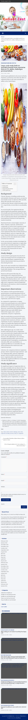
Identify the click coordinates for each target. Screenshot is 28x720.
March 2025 (4, 560)
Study (15, 433)
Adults (4, 431)
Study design (5, 187)
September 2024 (5, 571)
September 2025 (5, 550)
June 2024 (3, 577)
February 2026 (4, 541)
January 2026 (4, 542)
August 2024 (4, 573)
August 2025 (4, 551)
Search (2, 504)
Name (3, 474)
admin (8, 73)
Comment (4, 457)
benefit (11, 431)
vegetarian (21, 433)
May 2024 (3, 578)
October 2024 (4, 569)
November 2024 (5, 568)
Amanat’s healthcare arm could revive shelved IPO (13, 527)
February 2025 (4, 562)
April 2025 (3, 559)
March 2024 (4, 582)
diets (19, 431)
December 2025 (4, 544)
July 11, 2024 (3, 73)
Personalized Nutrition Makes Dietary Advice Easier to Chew (13, 439)
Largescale (3, 433)
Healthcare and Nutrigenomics (8, 594)
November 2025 (4, 546)
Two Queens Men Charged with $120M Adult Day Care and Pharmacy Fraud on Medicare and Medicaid (14, 658)
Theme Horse (22, 716)
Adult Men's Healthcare (6, 592)
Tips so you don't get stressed (8, 598)
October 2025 (4, 548)
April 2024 (3, 580)
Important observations (8, 188)
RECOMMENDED (6, 611)
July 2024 (3, 575)
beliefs (7, 431)
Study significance (7, 190)
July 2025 (3, 553)
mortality (8, 433)
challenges (15, 431)
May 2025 (3, 557)
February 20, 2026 (4, 710)
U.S (17, 433)
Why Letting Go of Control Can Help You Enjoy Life (13, 514)
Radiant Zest (11, 716)
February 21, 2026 (4, 659)
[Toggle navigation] (2, 33)
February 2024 (4, 584)
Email (2, 480)
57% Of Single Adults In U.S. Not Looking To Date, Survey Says (14, 445)
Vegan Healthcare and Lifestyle (8, 63)
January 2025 (4, 564)
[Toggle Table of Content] (14, 184)
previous (12, 433)
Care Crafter (4, 606)
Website (3, 486)
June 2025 (3, 555)
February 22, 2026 (4, 634)
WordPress (18, 718)
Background (5, 185)
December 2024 (4, 566)
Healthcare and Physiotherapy (8, 596)
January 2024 (4, 586)
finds (22, 431)
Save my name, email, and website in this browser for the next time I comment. (13, 495)
